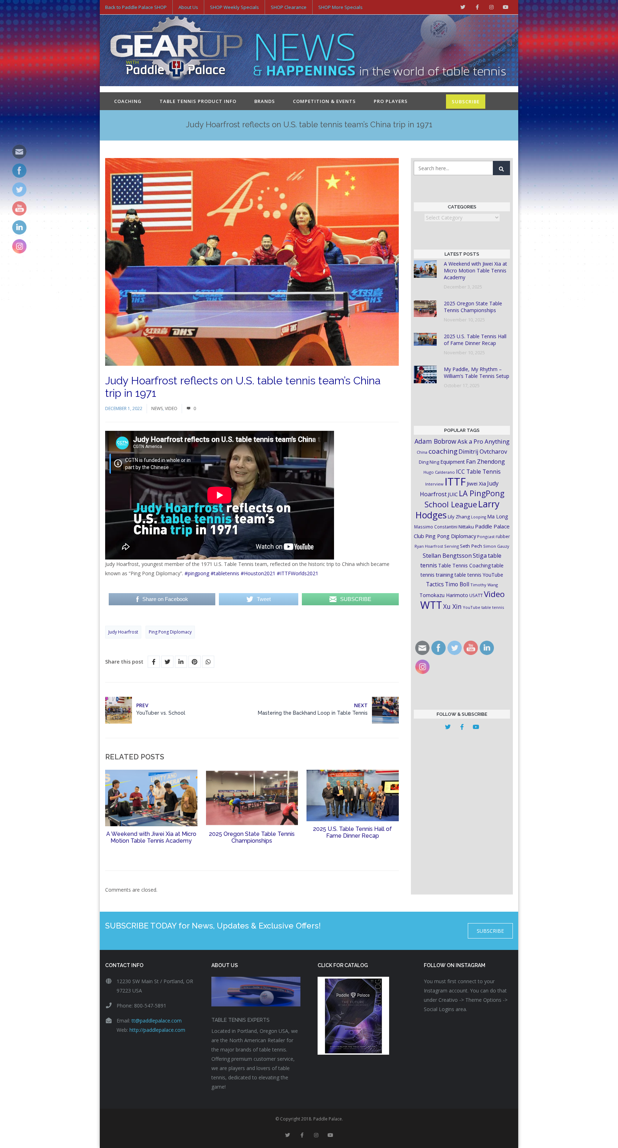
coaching (442, 451)
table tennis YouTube (479, 574)
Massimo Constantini (435, 526)
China (422, 452)
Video (171, 408)
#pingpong (197, 573)
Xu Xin (452, 606)
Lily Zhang (459, 516)
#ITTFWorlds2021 (297, 573)
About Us (188, 7)
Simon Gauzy (496, 546)
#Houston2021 (258, 573)
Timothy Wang (484, 584)
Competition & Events (324, 101)
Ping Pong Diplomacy (170, 632)
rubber (503, 536)
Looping (478, 516)
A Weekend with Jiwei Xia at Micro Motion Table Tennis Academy (151, 837)
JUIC (453, 494)
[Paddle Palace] (176, 51)
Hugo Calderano (439, 472)
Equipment (452, 461)
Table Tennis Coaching (464, 565)
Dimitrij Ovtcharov (482, 451)
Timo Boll (457, 584)
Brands (264, 101)
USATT (476, 595)
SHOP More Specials (340, 7)
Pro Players (391, 101)
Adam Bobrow (435, 441)
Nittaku (466, 526)
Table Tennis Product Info (198, 101)
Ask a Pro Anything (483, 441)
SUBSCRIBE (466, 101)
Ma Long (497, 516)
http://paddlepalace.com (157, 1029)
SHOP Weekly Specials (234, 7)
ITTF (455, 481)
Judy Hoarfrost (123, 632)
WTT (431, 605)
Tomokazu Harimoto (444, 595)
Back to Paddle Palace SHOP (136, 7)
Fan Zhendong (485, 461)
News (157, 408)
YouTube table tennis (483, 607)
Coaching (128, 101)
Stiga (480, 555)
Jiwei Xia (476, 483)
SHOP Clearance (288, 7)
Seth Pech (471, 546)
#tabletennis (225, 573)
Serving (451, 546)
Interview (434, 484)
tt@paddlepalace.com (157, 1020)
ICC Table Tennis (478, 472)
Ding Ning (429, 462)
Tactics (435, 584)
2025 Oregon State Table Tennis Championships (252, 837)
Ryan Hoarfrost (429, 546)
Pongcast (486, 536)
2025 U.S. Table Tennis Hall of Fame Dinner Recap (352, 832)
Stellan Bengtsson (447, 556)
